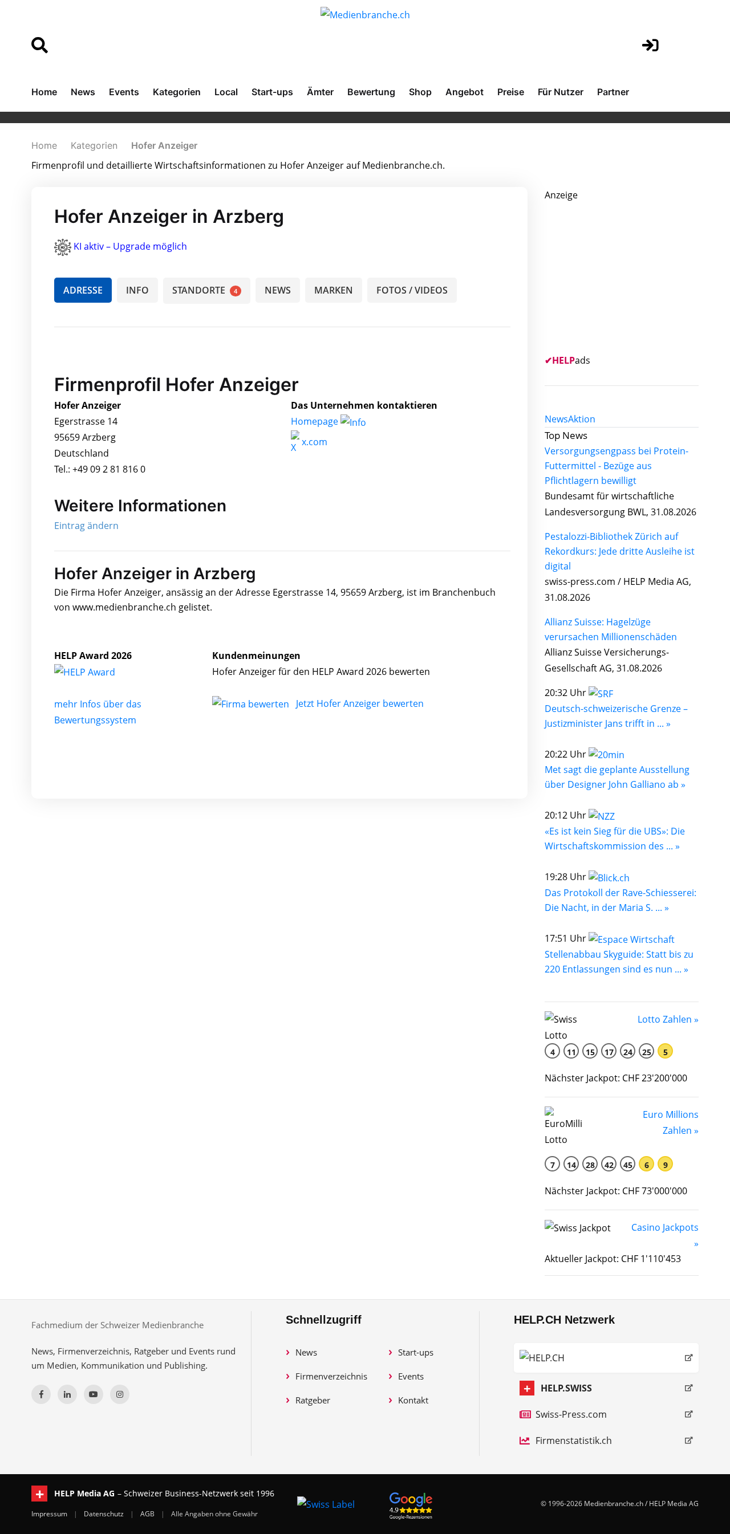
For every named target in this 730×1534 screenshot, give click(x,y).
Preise (510, 91)
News (83, 91)
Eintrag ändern (86, 525)
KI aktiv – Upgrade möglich (130, 246)
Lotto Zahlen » (668, 1019)
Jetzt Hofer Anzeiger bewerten (360, 703)
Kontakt (413, 1400)
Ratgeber (312, 1400)
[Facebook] (41, 1394)
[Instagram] (119, 1394)
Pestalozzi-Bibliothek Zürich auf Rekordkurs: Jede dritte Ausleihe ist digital (620, 551)
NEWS (278, 290)
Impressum (50, 1514)
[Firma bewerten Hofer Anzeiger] (251, 703)
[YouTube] (93, 1394)
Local (226, 91)
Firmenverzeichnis (331, 1376)
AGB (148, 1514)
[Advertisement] (630, 274)
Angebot (464, 91)
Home (44, 91)
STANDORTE (204, 290)
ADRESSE (83, 290)
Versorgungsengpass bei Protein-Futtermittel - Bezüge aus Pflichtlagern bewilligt (616, 466)
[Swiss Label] (326, 1503)
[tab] (556, 419)
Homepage (315, 421)
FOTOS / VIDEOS (412, 290)
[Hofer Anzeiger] (97, 671)
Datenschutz (104, 1514)
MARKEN (333, 290)
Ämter (320, 91)
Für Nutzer (560, 91)
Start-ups (272, 91)
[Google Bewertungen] (411, 1504)
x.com (313, 442)
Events (124, 91)
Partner (613, 91)
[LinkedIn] (67, 1394)
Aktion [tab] (581, 419)
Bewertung (371, 91)
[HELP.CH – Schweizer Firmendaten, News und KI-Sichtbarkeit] (606, 1358)
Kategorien (177, 91)
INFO (137, 290)
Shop (420, 91)
